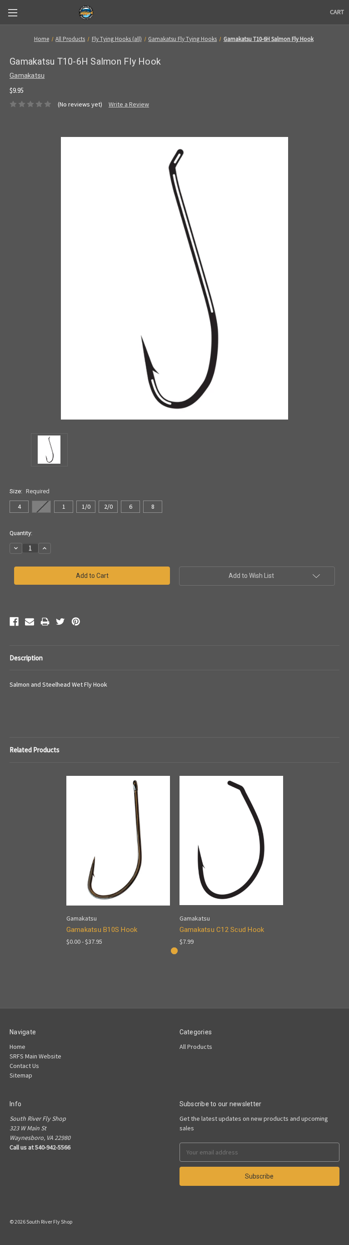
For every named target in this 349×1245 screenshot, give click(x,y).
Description (26, 657)
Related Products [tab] (35, 749)
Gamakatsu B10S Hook (102, 930)
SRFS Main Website (35, 1056)
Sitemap (21, 1075)
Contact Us (24, 1066)
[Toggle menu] (12, 12)
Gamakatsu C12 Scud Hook (221, 930)
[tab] (174, 950)
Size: (30, 491)
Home (17, 1047)
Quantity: (21, 533)
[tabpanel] (117, 859)
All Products (195, 1047)
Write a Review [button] (129, 104)
